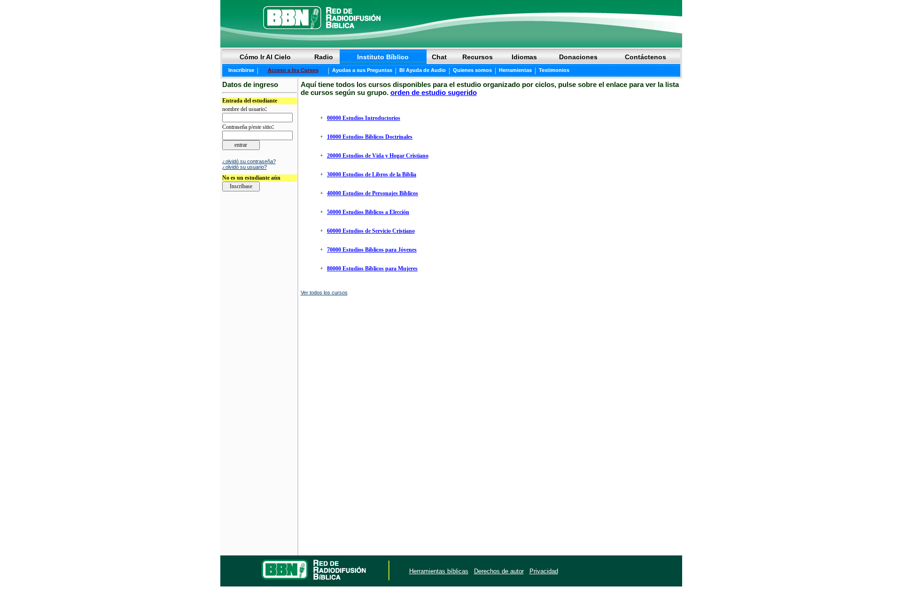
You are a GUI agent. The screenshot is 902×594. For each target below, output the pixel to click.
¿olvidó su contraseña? (249, 161)
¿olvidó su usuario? (244, 167)
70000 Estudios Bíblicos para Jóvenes (372, 249)
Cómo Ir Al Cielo (265, 57)
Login (229, 571)
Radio (323, 57)
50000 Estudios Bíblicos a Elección (368, 212)
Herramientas (515, 70)
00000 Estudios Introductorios (363, 118)
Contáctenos (645, 57)
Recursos (477, 57)
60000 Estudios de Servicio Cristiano (371, 231)
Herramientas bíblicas (438, 571)
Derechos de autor (499, 571)
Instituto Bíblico (383, 57)
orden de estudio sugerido (433, 92)
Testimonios (554, 70)
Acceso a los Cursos (293, 70)
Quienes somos (472, 70)
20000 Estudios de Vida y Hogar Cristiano (377, 155)
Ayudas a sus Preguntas (362, 70)
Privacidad (543, 571)
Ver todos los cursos (324, 292)
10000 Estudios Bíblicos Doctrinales (369, 137)
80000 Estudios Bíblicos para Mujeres (372, 268)
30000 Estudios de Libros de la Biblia (371, 174)
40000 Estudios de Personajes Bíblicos (372, 193)
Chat (439, 57)
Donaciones (578, 57)
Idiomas (524, 57)
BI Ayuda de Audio (422, 70)
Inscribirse (241, 70)
